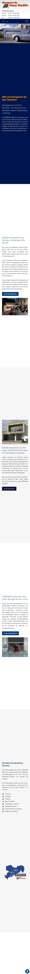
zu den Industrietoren (10, 633)
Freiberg (7, 799)
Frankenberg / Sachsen (12, 804)
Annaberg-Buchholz (11, 806)
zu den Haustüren (9, 488)
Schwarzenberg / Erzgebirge (13, 809)
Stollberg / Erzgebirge (11, 811)
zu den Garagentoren (10, 294)
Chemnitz (8, 794)
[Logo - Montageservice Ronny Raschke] (15, 5)
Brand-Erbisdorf (10, 801)
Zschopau (8, 796)
